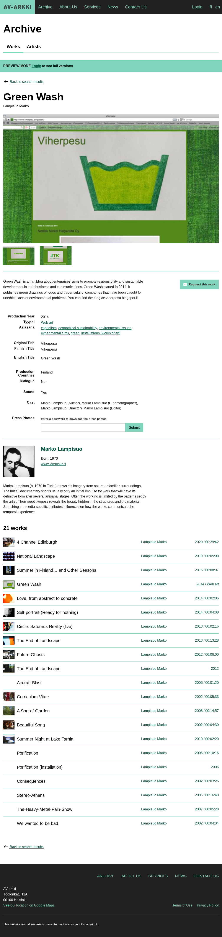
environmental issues (115, 328)
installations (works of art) (100, 333)
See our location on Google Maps (29, 905)
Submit (134, 427)
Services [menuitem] (92, 7)
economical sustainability (77, 328)
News (181, 876)
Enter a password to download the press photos (73, 418)
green (75, 333)
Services (158, 876)
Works (13, 46)
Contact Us (206, 876)
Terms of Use (182, 905)
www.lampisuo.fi (53, 464)
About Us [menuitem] (68, 7)
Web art (47, 322)
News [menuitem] (113, 7)
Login (197, 7)
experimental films (55, 333)
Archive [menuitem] (45, 7)
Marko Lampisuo (61, 449)
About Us (131, 876)
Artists (34, 46)
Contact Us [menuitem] (136, 7)
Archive (105, 876)
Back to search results (27, 82)
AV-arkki (17, 7)
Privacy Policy (208, 905)
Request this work (202, 284)
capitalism (49, 328)
